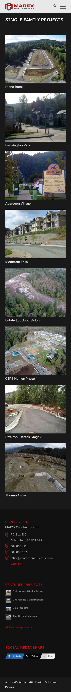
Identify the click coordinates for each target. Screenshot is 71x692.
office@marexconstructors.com (32, 558)
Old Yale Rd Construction (28, 599)
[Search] (53, 6)
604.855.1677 (19, 552)
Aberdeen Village (18, 203)
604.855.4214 (19, 546)
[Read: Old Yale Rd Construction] (8, 601)
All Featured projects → (20, 627)
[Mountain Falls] (35, 257)
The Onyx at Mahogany (26, 616)
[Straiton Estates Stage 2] (35, 432)
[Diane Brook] (35, 82)
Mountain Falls (16, 262)
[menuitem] (53, 6)
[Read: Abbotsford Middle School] (8, 593)
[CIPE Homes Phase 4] (35, 374)
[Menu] (61, 6)
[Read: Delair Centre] (8, 609)
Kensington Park (17, 145)
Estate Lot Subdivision (22, 320)
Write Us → (18, 564)
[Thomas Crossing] (35, 491)
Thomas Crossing (18, 495)
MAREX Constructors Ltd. (22, 682)
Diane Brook (14, 87)
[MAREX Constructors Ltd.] (29, 6)
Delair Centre (20, 607)
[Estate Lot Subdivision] (35, 315)
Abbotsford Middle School (28, 591)
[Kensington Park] (35, 140)
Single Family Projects (34, 19)
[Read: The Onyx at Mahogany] (8, 617)
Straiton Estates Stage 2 (23, 437)
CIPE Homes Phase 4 (21, 378)
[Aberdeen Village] (35, 199)
